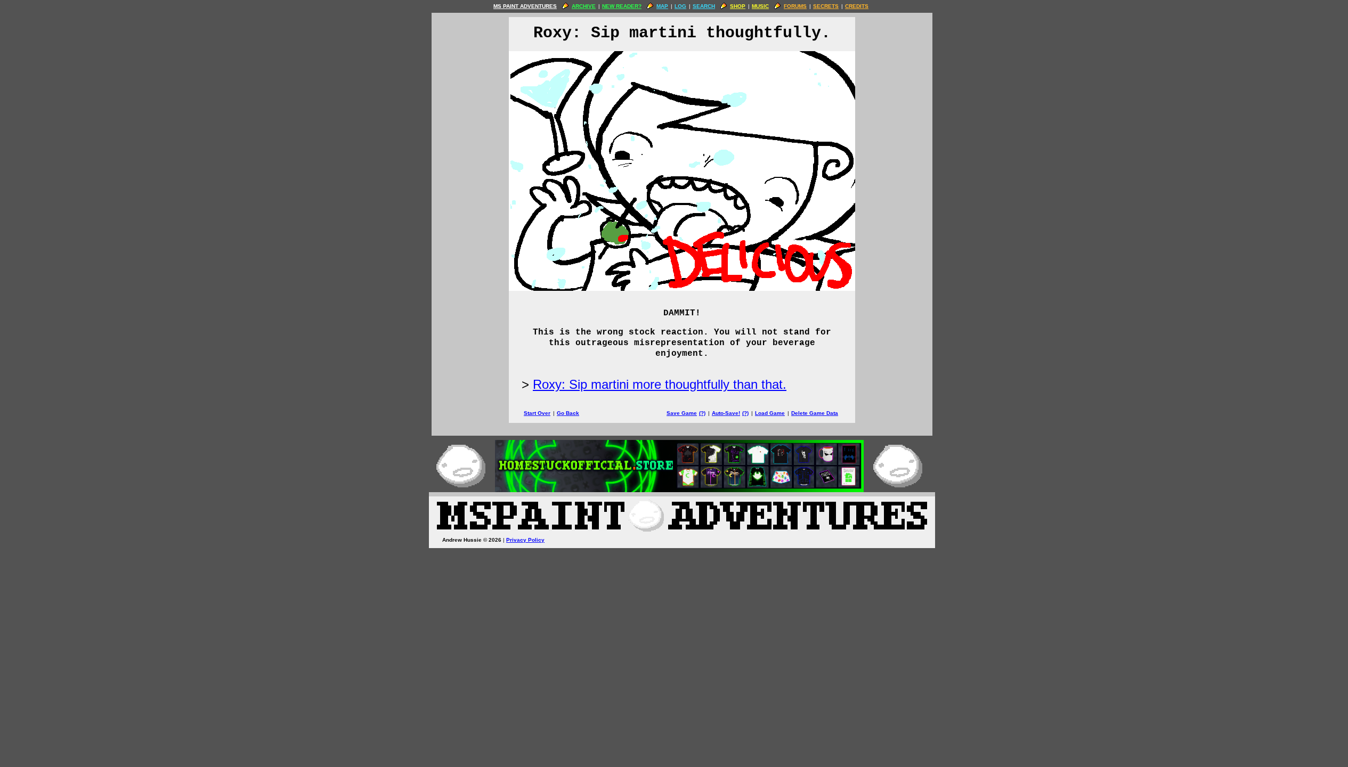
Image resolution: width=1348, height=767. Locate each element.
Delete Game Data (814, 413)
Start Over (537, 413)
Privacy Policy (525, 540)
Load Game (770, 413)
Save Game (682, 413)
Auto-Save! (726, 413)
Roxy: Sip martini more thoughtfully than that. (659, 384)
